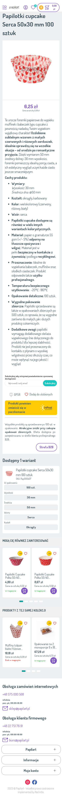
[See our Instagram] (27, 784)
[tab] (31, 749)
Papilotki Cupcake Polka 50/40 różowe (15, 576)
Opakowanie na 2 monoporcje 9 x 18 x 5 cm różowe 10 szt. (45, 645)
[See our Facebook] (34, 784)
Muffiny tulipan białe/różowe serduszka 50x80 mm (14, 647)
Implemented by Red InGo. (31, 792)
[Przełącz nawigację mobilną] (4, 7)
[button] (26, 553)
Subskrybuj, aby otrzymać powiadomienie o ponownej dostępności (29, 377)
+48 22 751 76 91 (12, 726)
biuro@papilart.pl (19, 740)
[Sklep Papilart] (14, 7)
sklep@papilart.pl (19, 708)
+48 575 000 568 (13, 694)
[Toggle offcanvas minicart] (48, 7)
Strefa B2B (46, 447)
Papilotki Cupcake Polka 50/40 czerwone (44, 576)
